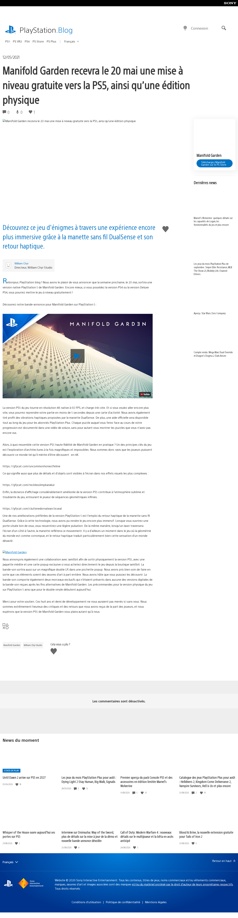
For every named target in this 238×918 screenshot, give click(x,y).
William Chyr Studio (33, 645)
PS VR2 (17, 41)
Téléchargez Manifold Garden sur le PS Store (213, 163)
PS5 (7, 41)
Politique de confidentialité (123, 902)
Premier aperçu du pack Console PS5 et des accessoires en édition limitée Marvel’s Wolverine (146, 781)
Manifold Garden (11, 645)
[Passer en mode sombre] (185, 28)
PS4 (27, 41)
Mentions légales (156, 902)
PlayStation (46, 29)
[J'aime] (17, 784)
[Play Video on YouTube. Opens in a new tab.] (145, 394)
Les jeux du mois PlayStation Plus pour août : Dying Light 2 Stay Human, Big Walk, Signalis (89, 779)
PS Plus (51, 41)
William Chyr (21, 263)
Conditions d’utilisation (86, 902)
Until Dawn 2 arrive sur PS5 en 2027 (24, 777)
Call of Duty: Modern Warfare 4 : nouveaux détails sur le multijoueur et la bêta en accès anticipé (146, 836)
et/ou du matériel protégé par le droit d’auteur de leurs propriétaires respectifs (182, 884)
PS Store (38, 41)
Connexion (199, 28)
